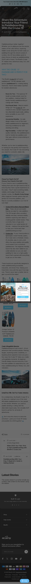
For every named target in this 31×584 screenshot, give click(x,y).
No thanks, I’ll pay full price (23, 299)
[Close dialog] (29, 283)
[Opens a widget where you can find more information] (24, 581)
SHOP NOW (23, 296)
